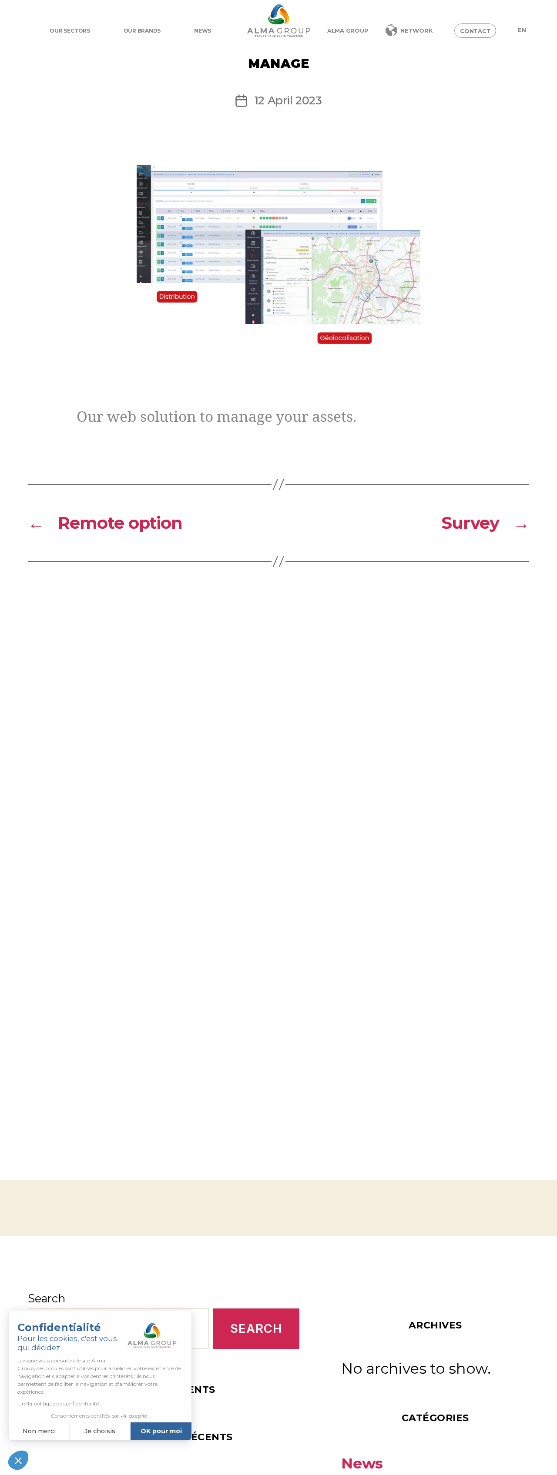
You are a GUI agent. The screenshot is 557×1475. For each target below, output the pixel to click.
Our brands (142, 30)
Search (46, 1298)
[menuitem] (522, 30)
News (202, 30)
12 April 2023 (288, 100)
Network (416, 30)
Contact (475, 30)
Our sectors (70, 30)
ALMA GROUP (348, 30)
